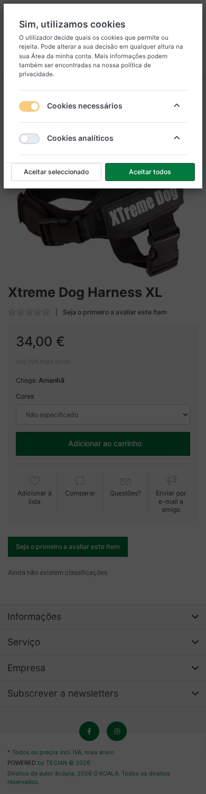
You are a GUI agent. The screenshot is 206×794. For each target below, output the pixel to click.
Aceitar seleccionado (56, 172)
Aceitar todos (150, 172)
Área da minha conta (61, 56)
